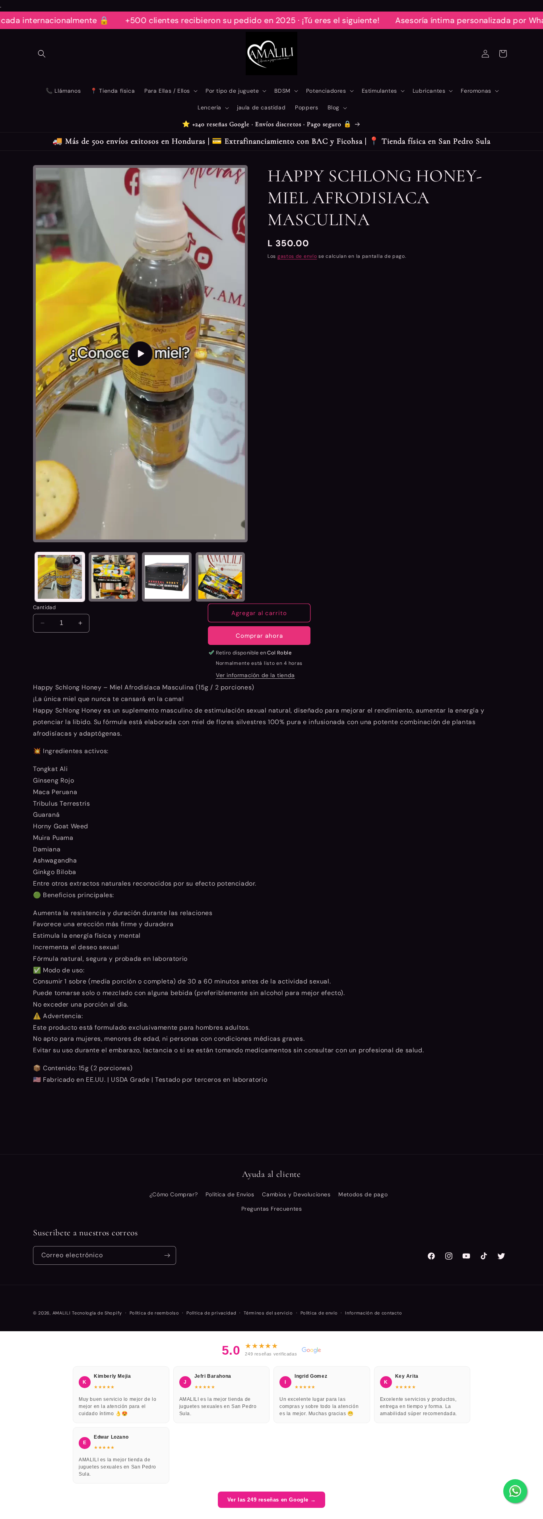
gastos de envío (297, 256)
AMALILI (61, 1313)
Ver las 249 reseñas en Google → (271, 1500)
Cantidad (44, 607)
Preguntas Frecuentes (271, 1208)
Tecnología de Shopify (97, 1313)
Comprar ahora (259, 636)
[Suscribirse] (167, 1255)
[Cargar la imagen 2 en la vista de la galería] (167, 577)
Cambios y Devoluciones (296, 1194)
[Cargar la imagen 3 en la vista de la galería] (220, 577)
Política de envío (319, 1313)
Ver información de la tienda (255, 675)
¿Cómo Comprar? (173, 1194)
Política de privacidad (211, 1313)
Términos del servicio (268, 1313)
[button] (41, 53)
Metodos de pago (363, 1194)
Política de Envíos (230, 1194)
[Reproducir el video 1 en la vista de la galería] (60, 577)
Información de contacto (373, 1313)
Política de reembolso (154, 1313)
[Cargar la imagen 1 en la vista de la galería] (113, 577)
